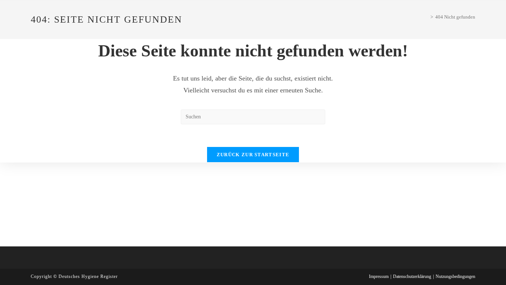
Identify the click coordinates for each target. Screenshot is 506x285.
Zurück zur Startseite (253, 154)
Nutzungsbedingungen (455, 276)
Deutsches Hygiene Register (88, 276)
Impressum (379, 276)
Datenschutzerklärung (412, 276)
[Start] (426, 17)
